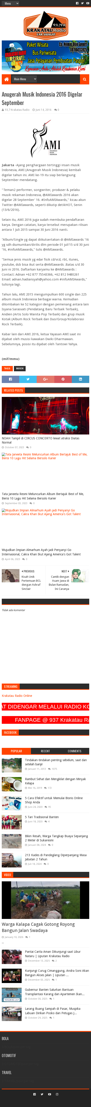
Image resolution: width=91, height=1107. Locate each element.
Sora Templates (39, 1101)
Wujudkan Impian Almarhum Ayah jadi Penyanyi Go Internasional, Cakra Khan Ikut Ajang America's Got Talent (41, 552)
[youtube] (87, 3)
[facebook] (77, 3)
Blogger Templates (64, 1101)
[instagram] (56, 1094)
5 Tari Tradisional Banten (42, 817)
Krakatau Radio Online (17, 695)
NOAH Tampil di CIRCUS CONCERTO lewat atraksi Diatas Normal (40, 440)
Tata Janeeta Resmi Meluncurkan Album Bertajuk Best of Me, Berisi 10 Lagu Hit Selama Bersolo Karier (43, 496)
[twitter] (82, 3)
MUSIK (19, 368)
